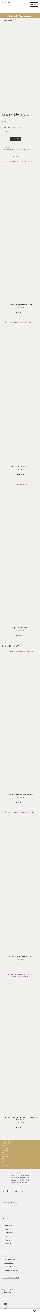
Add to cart (15, 139)
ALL (10, 149)
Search (20, 1312)
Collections (8, 1225)
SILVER (10, 20)
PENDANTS (24, 149)
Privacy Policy (9, 1266)
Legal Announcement (11, 1270)
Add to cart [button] (20, 312)
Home (5, 20)
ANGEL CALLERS (16, 149)
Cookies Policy (9, 1263)
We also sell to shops (10, 1278)
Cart (31, 1310)
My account (8, 1243)
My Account (6, 1312)
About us (7, 1229)
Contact (7, 1240)
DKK (5, 1305)
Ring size (7, 1236)
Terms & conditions (11, 1259)
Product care (9, 1233)
